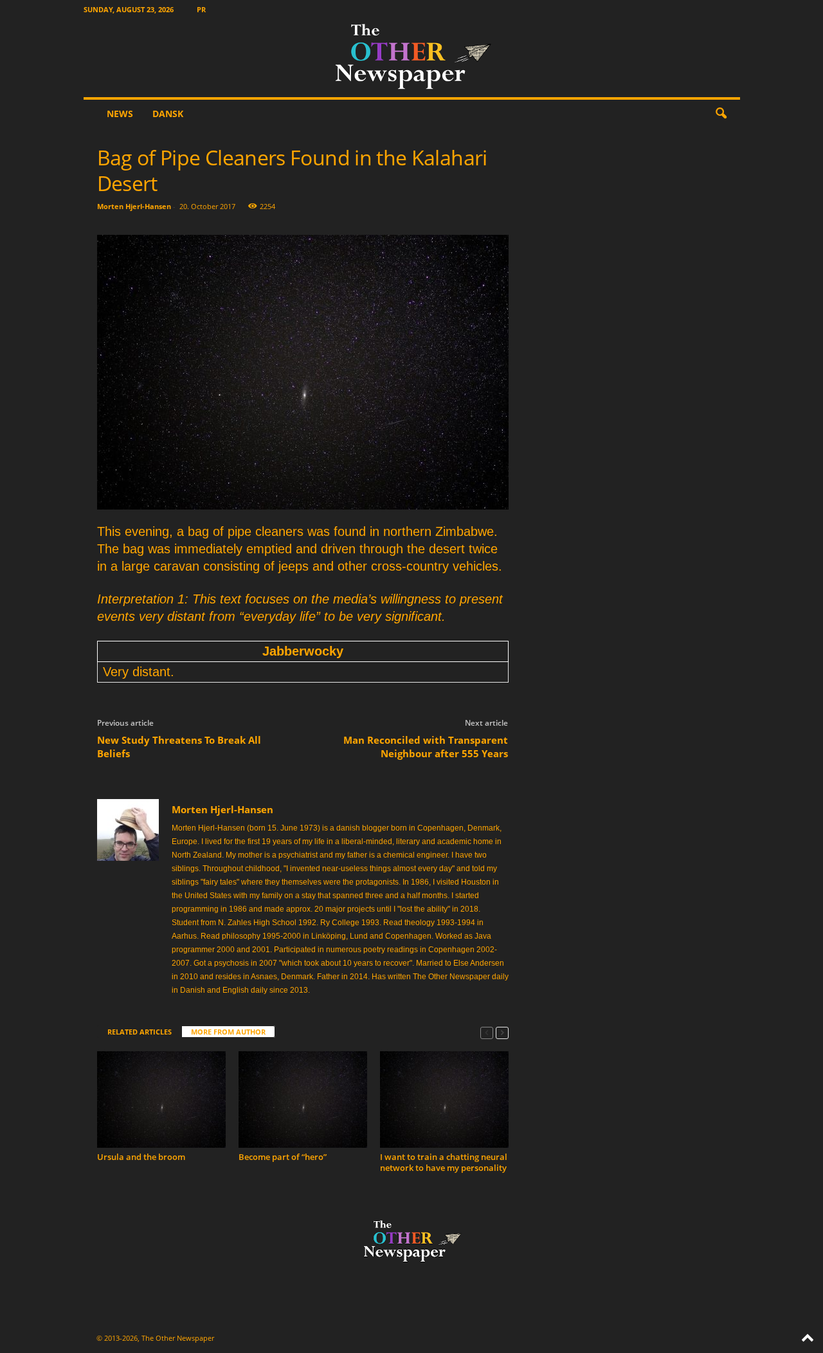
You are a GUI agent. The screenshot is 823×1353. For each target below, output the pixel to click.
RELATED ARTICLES (139, 1031)
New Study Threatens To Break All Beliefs (179, 746)
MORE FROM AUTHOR (228, 1031)
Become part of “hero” (283, 1157)
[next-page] (502, 1032)
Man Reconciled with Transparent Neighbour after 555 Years (425, 746)
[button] (721, 114)
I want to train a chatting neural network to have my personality (443, 1162)
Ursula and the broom (141, 1157)
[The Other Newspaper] (412, 58)
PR (201, 9)
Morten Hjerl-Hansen (134, 206)
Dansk (167, 113)
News (120, 113)
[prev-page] (486, 1032)
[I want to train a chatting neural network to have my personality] (444, 1099)
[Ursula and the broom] (161, 1099)
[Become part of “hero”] (303, 1099)
